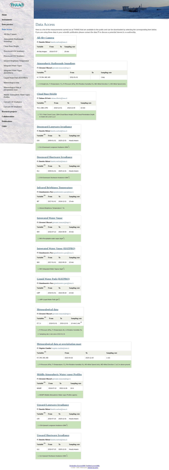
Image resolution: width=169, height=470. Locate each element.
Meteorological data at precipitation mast (12, 88)
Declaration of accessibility (77, 465)
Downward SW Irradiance (14, 56)
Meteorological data (11, 83)
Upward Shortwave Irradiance (53, 435)
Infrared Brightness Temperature (16, 61)
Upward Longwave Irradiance (53, 404)
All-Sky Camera (10, 34)
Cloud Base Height (11, 46)
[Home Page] (17, 5)
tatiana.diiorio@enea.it (59, 98)
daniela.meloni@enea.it (59, 42)
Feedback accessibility (93, 465)
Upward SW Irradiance (13, 107)
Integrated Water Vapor (13, 66)
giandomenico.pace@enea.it (63, 192)
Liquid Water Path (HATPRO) (16, 78)
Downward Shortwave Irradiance (54, 157)
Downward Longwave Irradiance (54, 126)
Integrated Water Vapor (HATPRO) (13, 71)
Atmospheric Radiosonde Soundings (14, 40)
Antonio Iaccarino (93, 467)
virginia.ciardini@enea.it (60, 348)
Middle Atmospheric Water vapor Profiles (17, 96)
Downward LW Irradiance (14, 51)
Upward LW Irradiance (13, 102)
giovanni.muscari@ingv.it (61, 68)
